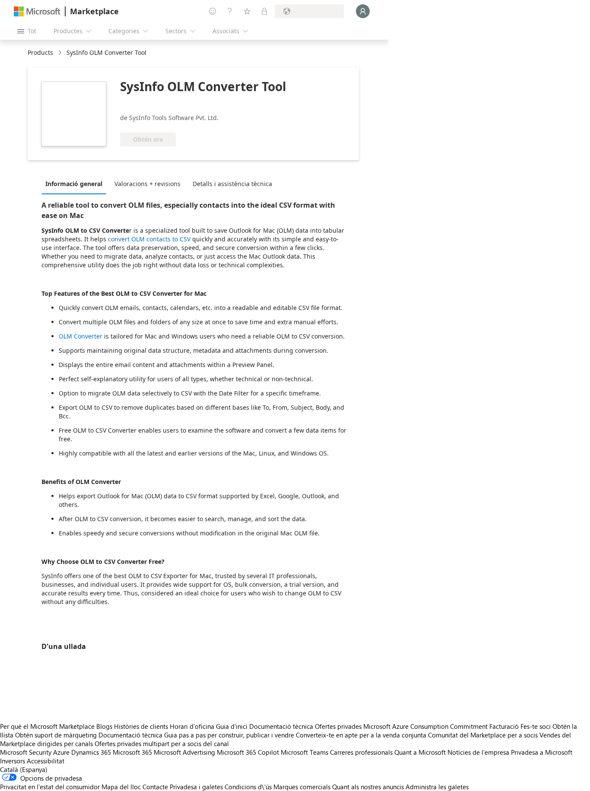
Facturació (504, 726)
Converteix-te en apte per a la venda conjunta (361, 735)
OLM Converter (80, 336)
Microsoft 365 (132, 752)
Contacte (155, 786)
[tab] (76, 183)
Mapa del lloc (121, 786)
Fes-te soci (535, 726)
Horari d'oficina (192, 726)
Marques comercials (301, 786)
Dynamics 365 (91, 752)
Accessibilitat (45, 760)
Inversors (12, 760)
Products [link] (40, 52)
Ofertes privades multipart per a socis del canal (162, 743)
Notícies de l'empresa (478, 752)
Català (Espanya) (24, 769)
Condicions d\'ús (248, 786)
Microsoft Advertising (184, 752)
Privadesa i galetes (196, 786)
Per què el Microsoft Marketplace (47, 726)
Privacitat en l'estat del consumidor (50, 786)
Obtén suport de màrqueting (56, 735)
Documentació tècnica (281, 726)
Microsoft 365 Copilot (248, 752)
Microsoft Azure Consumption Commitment (426, 726)
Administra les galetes (437, 786)
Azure (61, 752)
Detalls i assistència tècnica (232, 184)
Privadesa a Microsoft (541, 752)
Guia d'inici (231, 726)
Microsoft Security (25, 752)
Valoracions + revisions (147, 184)
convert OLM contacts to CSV (149, 239)
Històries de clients (141, 726)
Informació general (73, 184)
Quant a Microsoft (420, 752)
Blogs (104, 726)
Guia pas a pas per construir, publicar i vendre (229, 735)
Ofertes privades (338, 726)
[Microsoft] (37, 11)
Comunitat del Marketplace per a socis (483, 735)
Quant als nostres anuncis (368, 786)
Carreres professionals (361, 752)
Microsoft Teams (304, 752)
